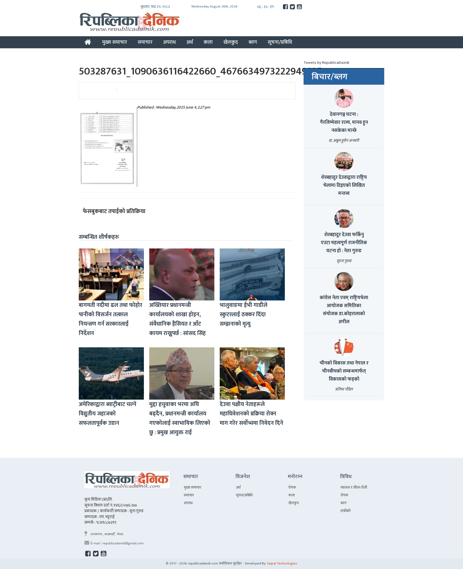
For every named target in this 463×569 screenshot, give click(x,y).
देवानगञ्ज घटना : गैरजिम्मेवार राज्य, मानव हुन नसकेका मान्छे (344, 122)
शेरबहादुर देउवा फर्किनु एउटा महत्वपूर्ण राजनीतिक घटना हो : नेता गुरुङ (344, 243)
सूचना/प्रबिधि (280, 42)
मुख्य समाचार (114, 42)
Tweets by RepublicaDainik (326, 62)
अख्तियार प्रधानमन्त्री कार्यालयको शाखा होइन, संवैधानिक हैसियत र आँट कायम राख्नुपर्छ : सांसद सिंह (177, 319)
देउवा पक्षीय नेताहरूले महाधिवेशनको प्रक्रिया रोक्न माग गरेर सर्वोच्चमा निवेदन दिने (251, 414)
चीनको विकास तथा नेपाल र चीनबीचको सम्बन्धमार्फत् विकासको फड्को (344, 371)
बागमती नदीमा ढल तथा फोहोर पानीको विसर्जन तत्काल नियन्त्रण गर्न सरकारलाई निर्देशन (110, 319)
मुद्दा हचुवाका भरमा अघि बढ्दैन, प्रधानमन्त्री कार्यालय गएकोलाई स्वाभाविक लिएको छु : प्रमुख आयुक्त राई (179, 418)
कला (208, 42)
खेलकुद (230, 42)
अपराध (169, 42)
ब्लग (253, 42)
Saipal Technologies (282, 563)
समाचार (145, 42)
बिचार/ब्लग (330, 77)
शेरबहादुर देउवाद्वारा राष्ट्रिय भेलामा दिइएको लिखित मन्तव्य (344, 185)
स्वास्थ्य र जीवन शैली (354, 487)
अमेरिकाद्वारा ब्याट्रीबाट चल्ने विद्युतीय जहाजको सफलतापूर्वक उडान (107, 414)
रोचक (292, 487)
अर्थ (189, 42)
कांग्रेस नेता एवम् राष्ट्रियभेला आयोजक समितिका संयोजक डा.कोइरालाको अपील (344, 310)
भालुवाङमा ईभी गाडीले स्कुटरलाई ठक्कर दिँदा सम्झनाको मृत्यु (243, 314)
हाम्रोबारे (346, 511)
